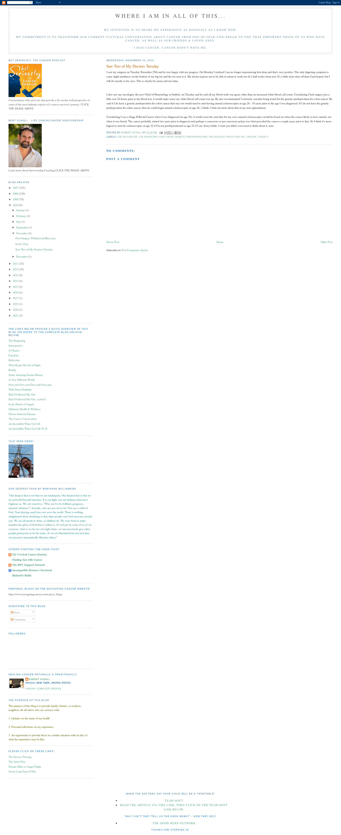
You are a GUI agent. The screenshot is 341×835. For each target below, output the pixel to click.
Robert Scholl (39, 679)
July (18, 221)
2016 (16, 292)
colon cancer (127, 137)
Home (220, 242)
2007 (16, 187)
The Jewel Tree (17, 761)
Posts (16, 612)
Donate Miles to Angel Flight (25, 766)
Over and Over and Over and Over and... (31, 384)
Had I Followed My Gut (22, 394)
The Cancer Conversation (23, 419)
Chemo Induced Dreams (22, 414)
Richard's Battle (21, 575)
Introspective (16, 345)
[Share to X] (172, 133)
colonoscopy (148, 137)
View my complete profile (43, 688)
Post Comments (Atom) (135, 250)
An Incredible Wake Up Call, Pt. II (28, 428)
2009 (16, 199)
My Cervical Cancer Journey (29, 554)
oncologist (217, 137)
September (22, 227)
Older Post (326, 242)
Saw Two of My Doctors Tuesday (34, 249)
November (22, 233)
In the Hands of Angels (21, 404)
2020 (16, 309)
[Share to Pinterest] (179, 133)
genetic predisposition (191, 137)
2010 (16, 205)
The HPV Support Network (28, 565)
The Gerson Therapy (20, 757)
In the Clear (21, 244)
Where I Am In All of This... (170, 15)
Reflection (14, 360)
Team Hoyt (174, 800)
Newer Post (112, 242)
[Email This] (166, 133)
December (22, 256)
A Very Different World (22, 379)
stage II (263, 137)
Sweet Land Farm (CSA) (22, 771)
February (21, 216)
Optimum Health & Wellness (24, 409)
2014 (16, 281)
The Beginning (17, 340)
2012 (16, 269)
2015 (16, 286)
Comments (19, 619)
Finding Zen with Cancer (27, 560)
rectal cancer (246, 137)
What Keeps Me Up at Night (24, 365)
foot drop (166, 137)
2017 (16, 298)
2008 (16, 193)
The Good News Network (174, 823)
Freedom (13, 355)
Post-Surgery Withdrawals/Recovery (35, 238)
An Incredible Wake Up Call (24, 423)
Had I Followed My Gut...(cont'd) (27, 399)
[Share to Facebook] (176, 133)
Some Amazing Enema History (26, 375)
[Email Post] (161, 132)
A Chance (14, 350)
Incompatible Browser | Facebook (32, 570)
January (21, 210)
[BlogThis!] (169, 133)
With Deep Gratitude (20, 389)
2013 (16, 275)
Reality (12, 370)
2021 (16, 315)
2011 (16, 263)
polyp (230, 137)
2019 (16, 304)
